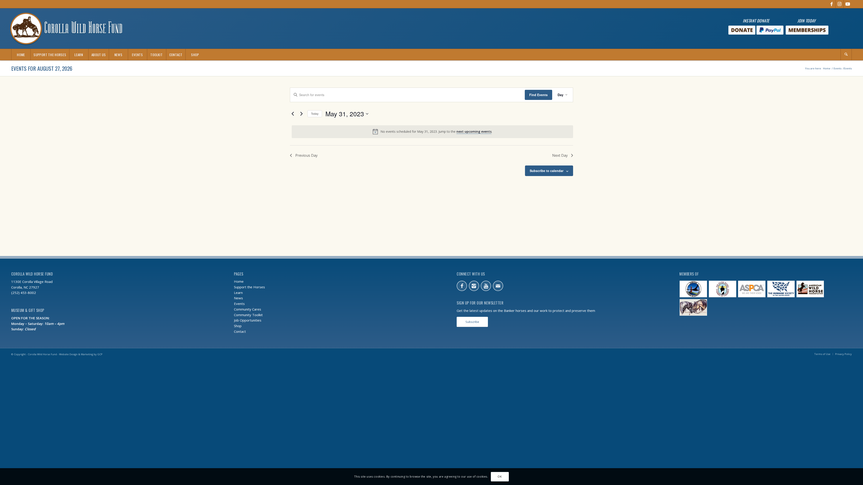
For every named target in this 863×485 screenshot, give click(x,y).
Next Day (560, 155)
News (238, 298)
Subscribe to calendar (546, 170)
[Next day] (301, 114)
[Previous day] (292, 114)
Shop (238, 326)
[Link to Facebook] (831, 4)
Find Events (538, 95)
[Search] (846, 54)
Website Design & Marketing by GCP (80, 354)
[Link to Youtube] (848, 4)
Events (239, 303)
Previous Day (306, 155)
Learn (238, 292)
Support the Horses (249, 287)
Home (239, 281)
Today (314, 113)
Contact (240, 331)
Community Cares (247, 309)
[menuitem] (20, 54)
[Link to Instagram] (839, 4)
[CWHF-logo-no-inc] (66, 28)
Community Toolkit (248, 315)
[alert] (432, 131)
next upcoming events (474, 131)
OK (500, 476)
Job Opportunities (247, 320)
